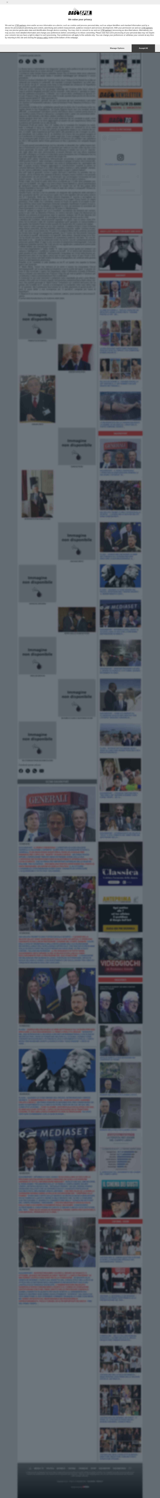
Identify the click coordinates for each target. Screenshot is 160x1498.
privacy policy (42, 37)
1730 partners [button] (20, 25)
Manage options (117, 48)
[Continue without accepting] (7, 2)
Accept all (143, 48)
